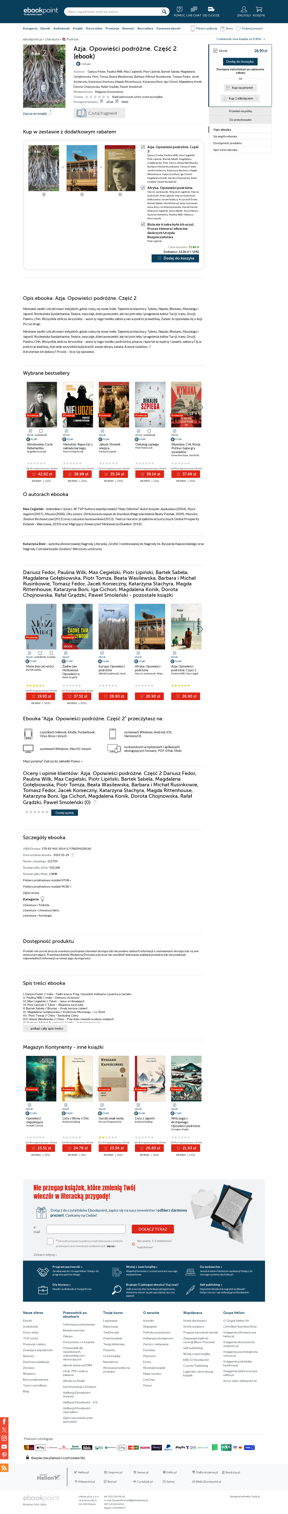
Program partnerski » (67, 1266)
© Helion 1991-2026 (34, 1504)
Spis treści (225, 150)
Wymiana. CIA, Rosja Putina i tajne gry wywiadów (185, 448)
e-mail (37, 1229)
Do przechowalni (240, 119)
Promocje (112, 28)
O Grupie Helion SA (236, 1320)
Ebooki (45, 28)
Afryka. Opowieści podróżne (169, 188)
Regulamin (150, 1326)
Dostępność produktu (227, 143)
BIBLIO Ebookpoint (196, 1359)
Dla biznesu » (61, 1284)
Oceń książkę (111, 1356)
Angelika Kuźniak (36, 451)
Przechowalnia (112, 1338)
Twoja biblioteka (114, 1344)
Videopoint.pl (86, 1481)
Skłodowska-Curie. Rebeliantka (40, 446)
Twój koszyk (111, 1332)
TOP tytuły (30, 1338)
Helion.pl (83, 1472)
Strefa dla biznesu (195, 1320)
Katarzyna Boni (152, 81)
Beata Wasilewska (121, 76)
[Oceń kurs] (37, 812)
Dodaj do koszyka (239, 62)
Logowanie (110, 1320)
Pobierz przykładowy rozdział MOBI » (47, 886)
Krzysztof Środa (188, 199)
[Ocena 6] (108, 97)
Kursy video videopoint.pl (240, 1380)
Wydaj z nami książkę (196, 1354)
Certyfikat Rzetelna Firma (240, 1326)
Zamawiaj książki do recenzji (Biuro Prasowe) (199, 1340)
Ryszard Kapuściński (110, 1121)
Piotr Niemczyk (144, 447)
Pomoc (75, 761)
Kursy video (94, 28)
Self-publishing (193, 1348)
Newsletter (110, 1362)
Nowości (128, 28)
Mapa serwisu (152, 1373)
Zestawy (29, 1367)
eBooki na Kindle (74, 1380)
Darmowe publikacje (36, 1362)
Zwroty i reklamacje (156, 1344)
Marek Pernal (171, 203)
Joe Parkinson (197, 455)
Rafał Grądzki (109, 86)
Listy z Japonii (145, 1118)
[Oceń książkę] (97, 96)
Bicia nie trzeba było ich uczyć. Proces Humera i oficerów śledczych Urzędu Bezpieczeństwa (171, 230)
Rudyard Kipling (71, 1121)
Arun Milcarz (191, 210)
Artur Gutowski (188, 203)
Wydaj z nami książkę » (141, 1266)
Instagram (4, 1438)
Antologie (45, 915)
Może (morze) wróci (40, 666)
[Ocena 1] (87, 97)
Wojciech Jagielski (179, 191)
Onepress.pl (115, 1472)
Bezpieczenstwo (74, 1330)
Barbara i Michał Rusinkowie (152, 76)
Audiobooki (61, 28)
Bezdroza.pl (233, 1472)
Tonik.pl (255, 1496)
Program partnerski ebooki (200, 1332)
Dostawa (149, 1350)
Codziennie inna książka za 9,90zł (239, 39)
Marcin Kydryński (185, 195)
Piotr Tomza (100, 76)
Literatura (29, 905)
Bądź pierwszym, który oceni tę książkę (137, 96)
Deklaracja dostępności (158, 1338)
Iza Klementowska (170, 207)
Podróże (44, 905)
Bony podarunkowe (35, 1379)
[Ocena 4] (99, 97)
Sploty (171, 1481)
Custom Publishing (195, 1365)
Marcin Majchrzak (73, 451)
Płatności (149, 1356)
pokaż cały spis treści (47, 1028)
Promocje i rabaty (34, 1344)
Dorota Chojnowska (87, 86)
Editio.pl (172, 1472)
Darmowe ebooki (168, 28)
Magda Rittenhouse (128, 81)
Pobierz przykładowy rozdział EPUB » (47, 880)
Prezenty (109, 1350)
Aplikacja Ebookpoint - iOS (80, 1402)
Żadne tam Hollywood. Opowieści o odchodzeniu (71, 671)
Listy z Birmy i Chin (75, 1118)
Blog (26, 1391)
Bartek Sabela (170, 71)
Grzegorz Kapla (179, 1129)
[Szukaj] (164, 11)
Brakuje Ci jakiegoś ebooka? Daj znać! (152, 1284)
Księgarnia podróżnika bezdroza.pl (237, 1363)
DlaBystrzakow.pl (207, 1472)
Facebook (4, 1421)
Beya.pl (112, 1481)
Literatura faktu (49, 910)
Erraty (147, 1362)
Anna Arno (153, 207)
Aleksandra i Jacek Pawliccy (162, 199)
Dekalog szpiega (147, 444)
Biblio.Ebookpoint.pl (208, 1481)
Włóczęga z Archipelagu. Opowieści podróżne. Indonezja (186, 1123)
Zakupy (68, 1336)
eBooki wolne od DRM (77, 1365)
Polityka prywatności (156, 1332)
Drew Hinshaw (179, 455)
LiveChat (149, 1379)
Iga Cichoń (171, 81)
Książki (78, 28)
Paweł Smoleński (131, 86)
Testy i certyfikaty (35, 1385)
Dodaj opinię (64, 813)
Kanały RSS (4, 1467)
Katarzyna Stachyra (101, 81)
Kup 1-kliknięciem (241, 98)
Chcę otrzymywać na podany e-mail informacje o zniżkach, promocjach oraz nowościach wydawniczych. (89, 1243)
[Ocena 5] (103, 97)
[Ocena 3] (95, 97)
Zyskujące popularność (38, 1350)
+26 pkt (86, 64)
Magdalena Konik (190, 81)
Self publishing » (211, 1284)
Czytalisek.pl (145, 1481)
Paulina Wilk (114, 71)
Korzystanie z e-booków (79, 1342)
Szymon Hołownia (157, 214)
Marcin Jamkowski (157, 191)
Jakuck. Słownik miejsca (109, 446)
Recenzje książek (154, 1367)
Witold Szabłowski (109, 673)
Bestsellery (145, 28)
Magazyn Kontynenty (109, 91)
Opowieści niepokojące (34, 1120)
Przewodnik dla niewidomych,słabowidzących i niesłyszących (74, 1353)
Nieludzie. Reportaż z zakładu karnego (78, 446)
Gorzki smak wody (111, 1118)
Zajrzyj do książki (35, 113)
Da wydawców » (211, 1266)
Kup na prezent (242, 87)
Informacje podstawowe (79, 1324)
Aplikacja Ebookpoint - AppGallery (77, 1410)
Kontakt (148, 1320)
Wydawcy (29, 1373)
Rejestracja (110, 1326)
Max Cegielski (133, 71)
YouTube (4, 1446)
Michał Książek (107, 451)
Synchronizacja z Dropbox (79, 1386)
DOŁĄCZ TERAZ (153, 1229)
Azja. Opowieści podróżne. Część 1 (183, 668)
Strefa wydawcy (193, 1326)
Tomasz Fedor (181, 76)
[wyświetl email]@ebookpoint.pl (130, 1500)
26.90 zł (116, 696)
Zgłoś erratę (31, 893)
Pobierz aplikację (206, 28)
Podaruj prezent (252, 28)
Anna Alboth (176, 210)
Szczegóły (225, 136)
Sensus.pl (142, 1472)
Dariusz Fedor (96, 71)
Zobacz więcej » (45, 1254)
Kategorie (30, 28)
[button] (201, 407)
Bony (229, 28)
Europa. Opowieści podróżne (112, 668)
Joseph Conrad (34, 1125)
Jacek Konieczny (156, 170)
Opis (222, 129)
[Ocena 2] (91, 97)
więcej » (111, 1246)
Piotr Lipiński (151, 71)
